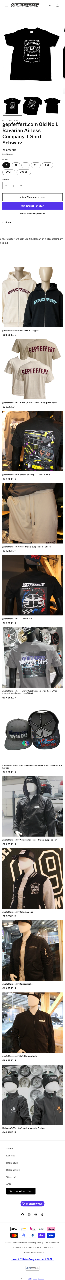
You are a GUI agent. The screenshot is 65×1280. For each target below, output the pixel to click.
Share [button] (9, 222)
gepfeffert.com (19, 1242)
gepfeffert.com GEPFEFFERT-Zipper (20, 330)
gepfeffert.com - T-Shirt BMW (17, 619)
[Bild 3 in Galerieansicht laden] (52, 106)
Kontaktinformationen (34, 1252)
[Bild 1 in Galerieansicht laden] (12, 106)
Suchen (10, 1148)
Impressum (12, 1162)
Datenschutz (13, 1170)
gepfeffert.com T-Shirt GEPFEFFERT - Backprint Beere (30, 402)
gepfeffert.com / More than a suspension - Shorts (26, 547)
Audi (35, 1279)
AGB (8, 1184)
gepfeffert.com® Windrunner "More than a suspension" (29, 840)
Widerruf (11, 1177)
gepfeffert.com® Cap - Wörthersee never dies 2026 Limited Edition (32, 766)
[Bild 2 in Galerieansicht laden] (32, 106)
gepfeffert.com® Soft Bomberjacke (19, 1056)
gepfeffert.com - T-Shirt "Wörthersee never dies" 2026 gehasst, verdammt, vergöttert (29, 692)
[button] (6, 5)
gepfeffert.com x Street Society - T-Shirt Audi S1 (26, 474)
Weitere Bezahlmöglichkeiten (33, 213)
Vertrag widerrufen (20, 1190)
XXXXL (24, 172)
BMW (29, 1279)
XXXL (9, 172)
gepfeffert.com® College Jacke (17, 912)
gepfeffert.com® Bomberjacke (17, 984)
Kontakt (10, 1155)
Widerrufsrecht (52, 1242)
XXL (47, 165)
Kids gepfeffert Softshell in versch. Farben (23, 1128)
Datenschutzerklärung (24, 1247)
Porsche (41, 1279)
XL (35, 165)
